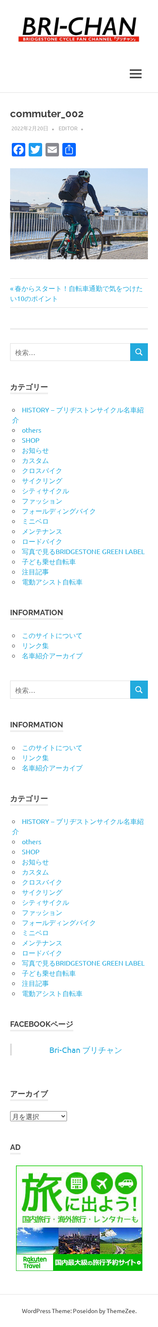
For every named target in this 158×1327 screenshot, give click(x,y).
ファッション (42, 500)
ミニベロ (35, 521)
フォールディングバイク (59, 510)
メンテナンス (42, 531)
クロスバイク (42, 470)
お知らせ (35, 450)
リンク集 (35, 645)
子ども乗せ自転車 (49, 561)
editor (68, 128)
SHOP (31, 440)
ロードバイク (42, 541)
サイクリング (42, 480)
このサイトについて (52, 635)
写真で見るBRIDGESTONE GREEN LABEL (83, 551)
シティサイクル (45, 490)
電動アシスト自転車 (52, 581)
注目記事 (35, 571)
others (31, 429)
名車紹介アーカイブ (52, 655)
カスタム (35, 460)
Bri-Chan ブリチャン (85, 1049)
